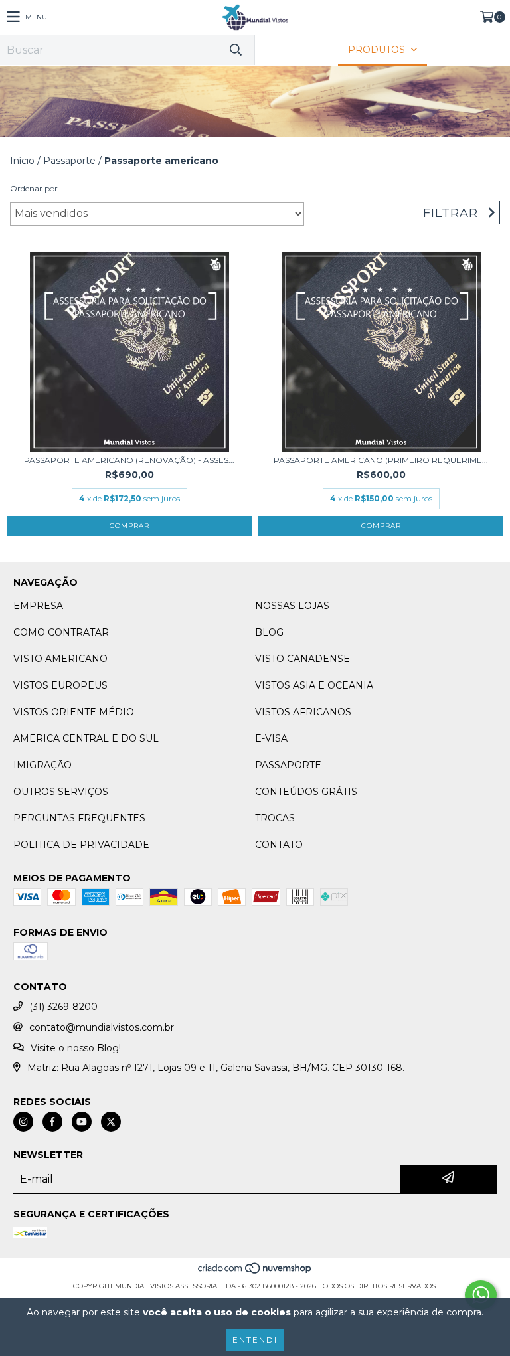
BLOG (269, 632)
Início (22, 161)
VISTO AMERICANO (60, 659)
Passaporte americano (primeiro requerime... (381, 460)
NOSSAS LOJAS (292, 606)
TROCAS (275, 818)
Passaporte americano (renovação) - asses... (129, 460)
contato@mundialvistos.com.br (101, 1027)
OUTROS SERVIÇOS (60, 792)
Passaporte (69, 161)
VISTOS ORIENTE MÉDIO (73, 712)
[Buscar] (235, 50)
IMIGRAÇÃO (42, 765)
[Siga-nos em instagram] (23, 1122)
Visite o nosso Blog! (76, 1048)
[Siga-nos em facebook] (52, 1122)
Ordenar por (34, 188)
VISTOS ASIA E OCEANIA (314, 685)
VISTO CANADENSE (302, 659)
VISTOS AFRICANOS (303, 712)
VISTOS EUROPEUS (60, 685)
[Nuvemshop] (255, 1272)
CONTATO (279, 845)
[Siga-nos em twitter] (111, 1122)
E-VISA (271, 738)
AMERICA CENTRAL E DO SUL (86, 738)
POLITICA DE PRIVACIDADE (81, 845)
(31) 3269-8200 (63, 1007)
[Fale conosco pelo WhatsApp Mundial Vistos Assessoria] (481, 1295)
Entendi (255, 1340)
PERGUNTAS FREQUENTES (79, 818)
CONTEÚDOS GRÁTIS (306, 792)
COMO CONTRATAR (61, 632)
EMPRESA (38, 606)
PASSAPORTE (288, 765)
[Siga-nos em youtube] (82, 1122)
